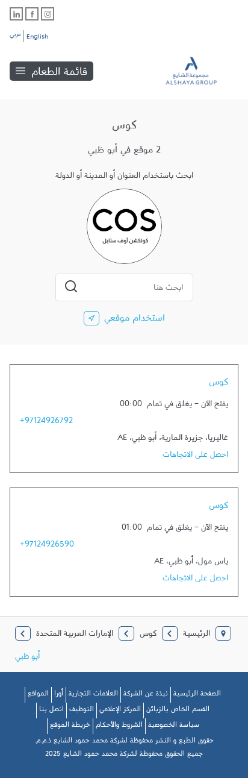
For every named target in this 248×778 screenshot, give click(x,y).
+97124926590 (47, 547)
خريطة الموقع (70, 726)
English (37, 38)
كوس (218, 384)
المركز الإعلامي (120, 711)
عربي (15, 36)
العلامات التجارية (93, 695)
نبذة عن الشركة (145, 695)
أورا (58, 695)
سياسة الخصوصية (173, 726)
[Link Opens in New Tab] (47, 13)
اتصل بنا (51, 711)
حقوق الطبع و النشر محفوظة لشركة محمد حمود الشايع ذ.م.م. (124, 742)
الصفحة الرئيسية (197, 695)
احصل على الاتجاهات (195, 457)
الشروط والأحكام (119, 726)
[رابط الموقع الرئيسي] (199, 70)
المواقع (38, 695)
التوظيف (81, 711)
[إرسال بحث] (71, 286)
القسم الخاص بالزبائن (177, 711)
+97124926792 (46, 423)
